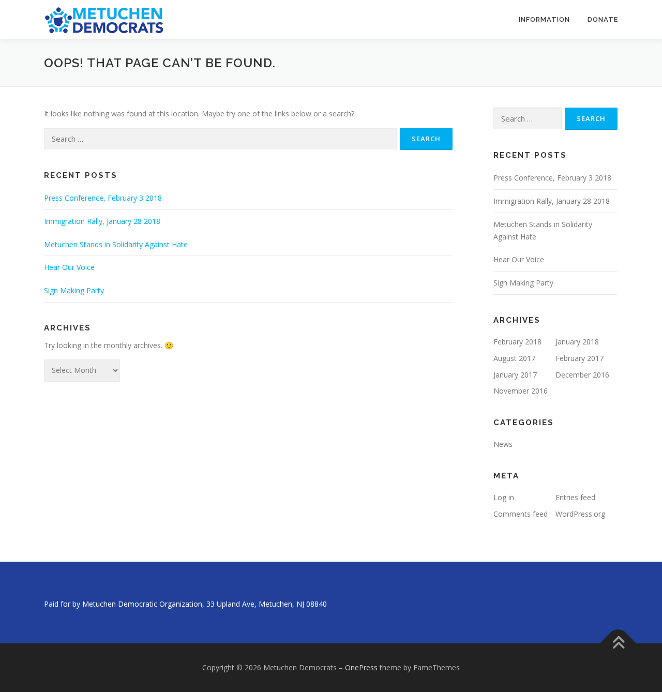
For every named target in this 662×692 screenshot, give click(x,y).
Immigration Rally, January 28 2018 (102, 221)
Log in (503, 497)
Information (544, 19)
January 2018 (577, 342)
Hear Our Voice (69, 267)
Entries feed (575, 497)
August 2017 (514, 358)
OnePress (361, 667)
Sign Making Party (74, 290)
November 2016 (520, 391)
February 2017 (579, 358)
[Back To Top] (618, 643)
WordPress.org (580, 514)
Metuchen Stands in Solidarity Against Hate (116, 244)
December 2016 (582, 375)
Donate (603, 19)
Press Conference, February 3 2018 (103, 198)
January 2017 (515, 375)
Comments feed (520, 514)
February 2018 (517, 342)
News (503, 444)
